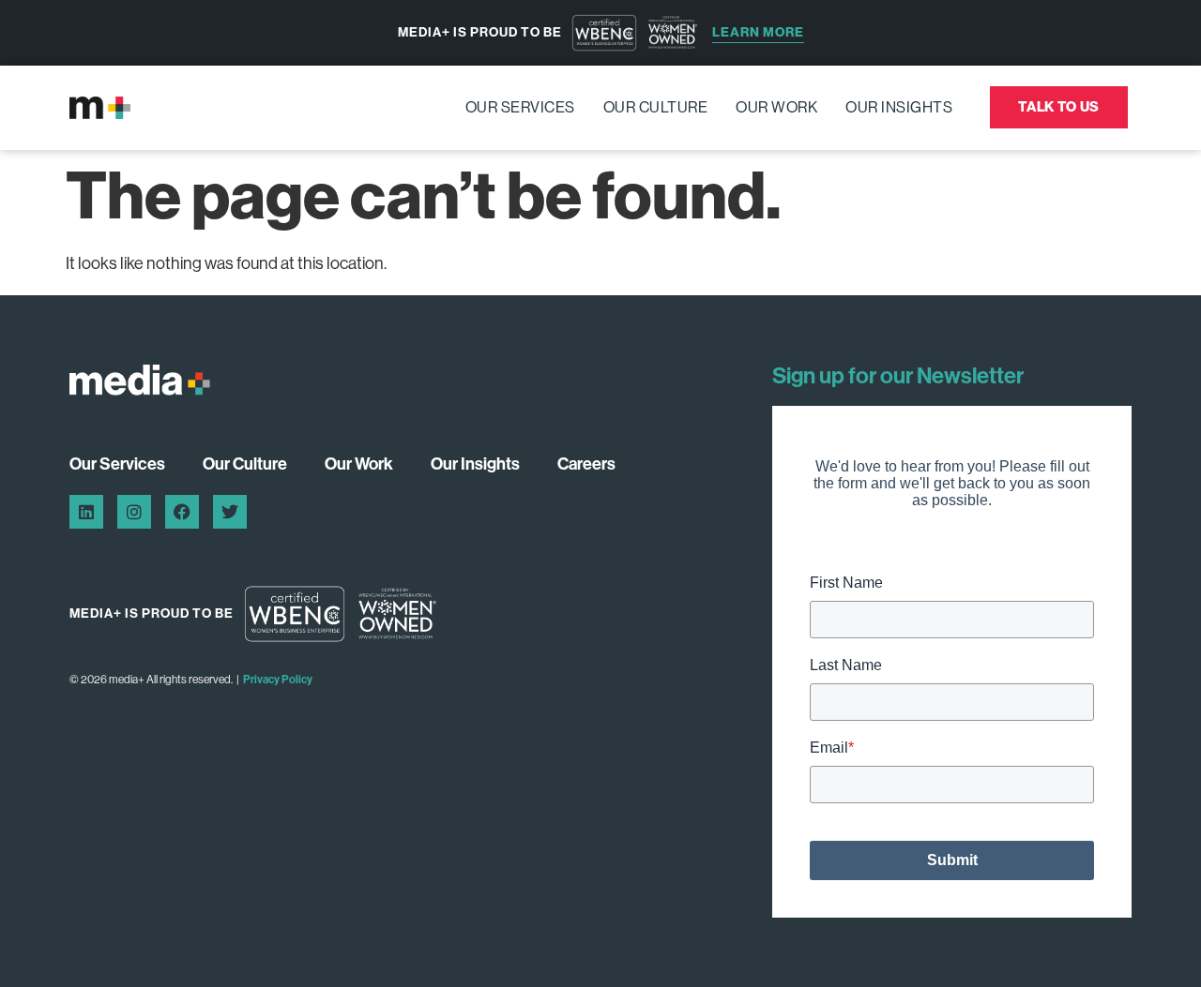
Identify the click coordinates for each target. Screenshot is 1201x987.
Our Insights (898, 107)
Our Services (520, 107)
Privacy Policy (277, 679)
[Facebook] (182, 512)
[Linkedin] (86, 512)
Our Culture (655, 107)
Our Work (776, 107)
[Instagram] (134, 512)
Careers (586, 464)
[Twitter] (230, 512)
